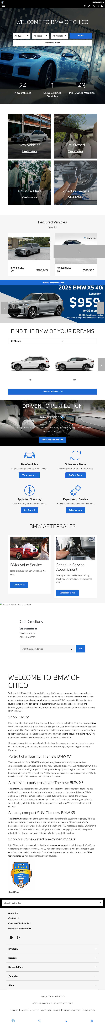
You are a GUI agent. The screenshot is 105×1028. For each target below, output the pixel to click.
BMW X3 (16, 818)
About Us (13, 913)
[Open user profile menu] (103, 5)
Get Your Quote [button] (75, 475)
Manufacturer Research (20, 928)
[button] (79, 251)
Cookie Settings (89, 1010)
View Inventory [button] (29, 151)
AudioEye (57, 1010)
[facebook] (11, 937)
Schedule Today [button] (75, 197)
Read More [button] (13, 892)
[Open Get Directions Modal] (98, 5)
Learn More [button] (19, 585)
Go (80, 648)
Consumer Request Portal (72, 1010)
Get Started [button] (29, 510)
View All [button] (52, 227)
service (40, 700)
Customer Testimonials (19, 923)
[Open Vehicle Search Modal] (85, 5)
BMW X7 (35, 762)
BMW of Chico (60, 996)
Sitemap (24, 1010)
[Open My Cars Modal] (92, 1021)
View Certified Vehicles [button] (52, 439)
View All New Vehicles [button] (52, 391)
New (93, 723)
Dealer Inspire (67, 1003)
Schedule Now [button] (75, 510)
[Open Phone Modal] (94, 5)
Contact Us (13, 918)
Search (81, 35)
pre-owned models (59, 845)
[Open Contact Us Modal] (65, 1021)
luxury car (81, 696)
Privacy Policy (46, 1010)
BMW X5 (16, 788)
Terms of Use (34, 1010)
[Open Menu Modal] (3, 5)
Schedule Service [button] (52, 42)
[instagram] (19, 937)
